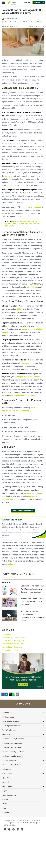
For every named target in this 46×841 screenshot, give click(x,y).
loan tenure (9, 176)
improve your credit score (29, 377)
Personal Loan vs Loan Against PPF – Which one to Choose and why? (22, 223)
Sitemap (5, 812)
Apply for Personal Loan (23, 511)
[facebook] (3, 694)
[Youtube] (18, 829)
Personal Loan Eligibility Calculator (15, 641)
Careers (5, 799)
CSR (4, 808)
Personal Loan (39, 3)
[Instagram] (22, 829)
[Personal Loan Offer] (23, 671)
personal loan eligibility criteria (22, 395)
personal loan (32, 287)
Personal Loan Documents (12, 647)
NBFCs (19, 309)
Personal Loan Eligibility (11, 650)
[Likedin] (9, 829)
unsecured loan (27, 363)
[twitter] (10, 694)
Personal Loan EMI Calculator (13, 637)
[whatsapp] (13, 694)
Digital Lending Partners (11, 765)
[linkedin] (6, 694)
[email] (17, 694)
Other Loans (27, 3)
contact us (11, 564)
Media (4, 804)
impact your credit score (30, 207)
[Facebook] (5, 829)
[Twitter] (13, 829)
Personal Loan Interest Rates (13, 644)
